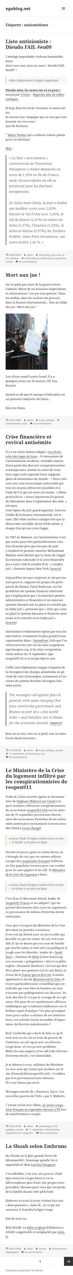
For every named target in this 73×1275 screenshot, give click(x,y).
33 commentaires (33, 1252)
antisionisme (47, 258)
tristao (25, 94)
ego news (56, 254)
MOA (35, 957)
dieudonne (60, 258)
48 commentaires (48, 1132)
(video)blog (44, 254)
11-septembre (16, 753)
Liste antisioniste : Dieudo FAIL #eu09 (29, 44)
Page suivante (68, 1261)
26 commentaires (28, 261)
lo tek (41, 420)
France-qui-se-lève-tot (36, 975)
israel (24, 423)
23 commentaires (42, 423)
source (55, 568)
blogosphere (12, 1252)
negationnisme (13, 1132)
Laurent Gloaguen (43, 1164)
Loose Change (31, 828)
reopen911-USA (37, 810)
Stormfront (40, 640)
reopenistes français (35, 861)
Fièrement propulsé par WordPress (24, 1270)
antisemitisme (32, 258)
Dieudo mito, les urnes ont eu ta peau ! (33, 90)
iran (43, 753)
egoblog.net (18, 8)
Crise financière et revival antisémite (28, 439)
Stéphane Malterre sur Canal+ (36, 801)
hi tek (54, 1126)
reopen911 (28, 1132)
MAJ (8, 148)
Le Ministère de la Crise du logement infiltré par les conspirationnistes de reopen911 (36, 778)
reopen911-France (18, 903)
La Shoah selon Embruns (36, 1146)
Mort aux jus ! (23, 274)
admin (30, 254)
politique (14, 258)
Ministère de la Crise (47, 979)
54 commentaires (18, 757)
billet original (36, 1227)
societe (59, 750)
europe (9, 261)
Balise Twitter (17, 135)
